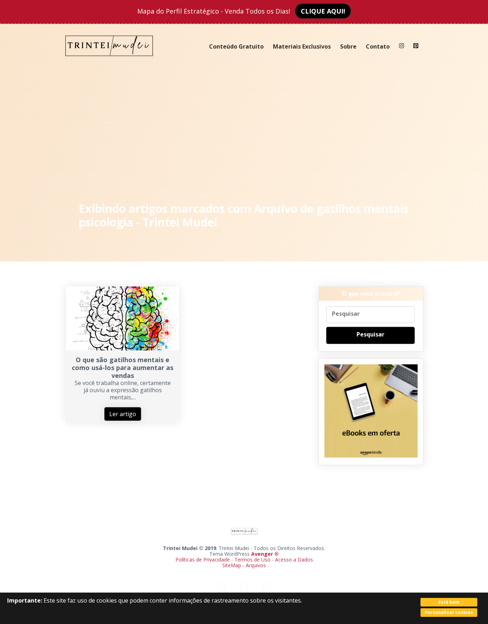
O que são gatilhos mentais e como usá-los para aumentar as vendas (122, 367)
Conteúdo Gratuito (236, 46)
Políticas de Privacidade (202, 559)
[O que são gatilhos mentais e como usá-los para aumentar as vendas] (122, 348)
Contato (378, 46)
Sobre (348, 46)
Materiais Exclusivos (302, 46)
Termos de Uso (252, 559)
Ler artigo (122, 414)
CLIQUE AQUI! (323, 11)
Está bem (448, 602)
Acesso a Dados (294, 559)
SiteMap (232, 565)
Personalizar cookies (449, 612)
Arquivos (256, 565)
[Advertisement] (244, 132)
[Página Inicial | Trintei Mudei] (109, 61)
